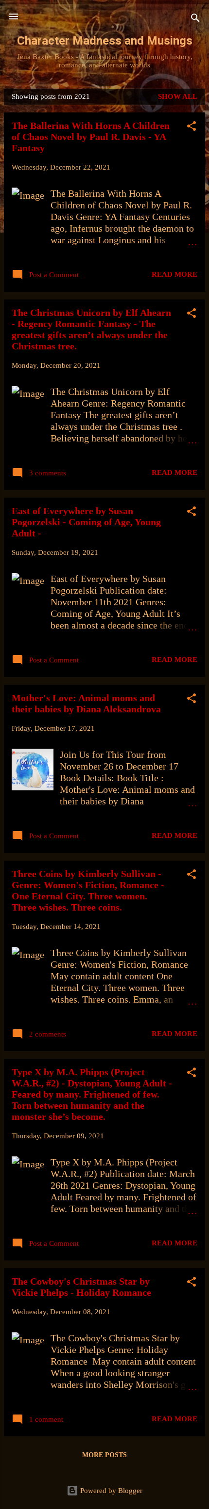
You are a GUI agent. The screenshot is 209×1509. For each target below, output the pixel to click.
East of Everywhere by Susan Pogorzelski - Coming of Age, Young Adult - (86, 521)
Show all (177, 96)
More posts (104, 1455)
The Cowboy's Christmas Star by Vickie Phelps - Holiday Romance (81, 1287)
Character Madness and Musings (104, 40)
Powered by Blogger (110, 1490)
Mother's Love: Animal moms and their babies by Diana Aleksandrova (86, 703)
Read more (174, 274)
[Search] (195, 19)
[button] (191, 127)
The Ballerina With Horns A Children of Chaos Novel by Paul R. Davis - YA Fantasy (91, 136)
